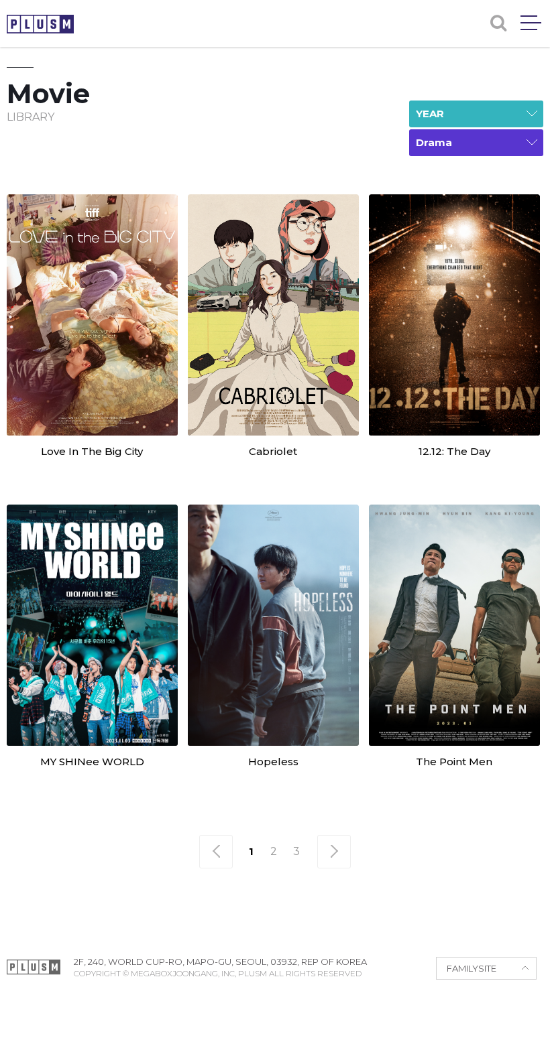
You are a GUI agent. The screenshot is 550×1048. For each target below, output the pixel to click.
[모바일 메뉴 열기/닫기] (530, 22)
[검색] (498, 23)
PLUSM (40, 24)
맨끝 (334, 851)
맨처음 (216, 851)
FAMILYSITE (471, 968)
